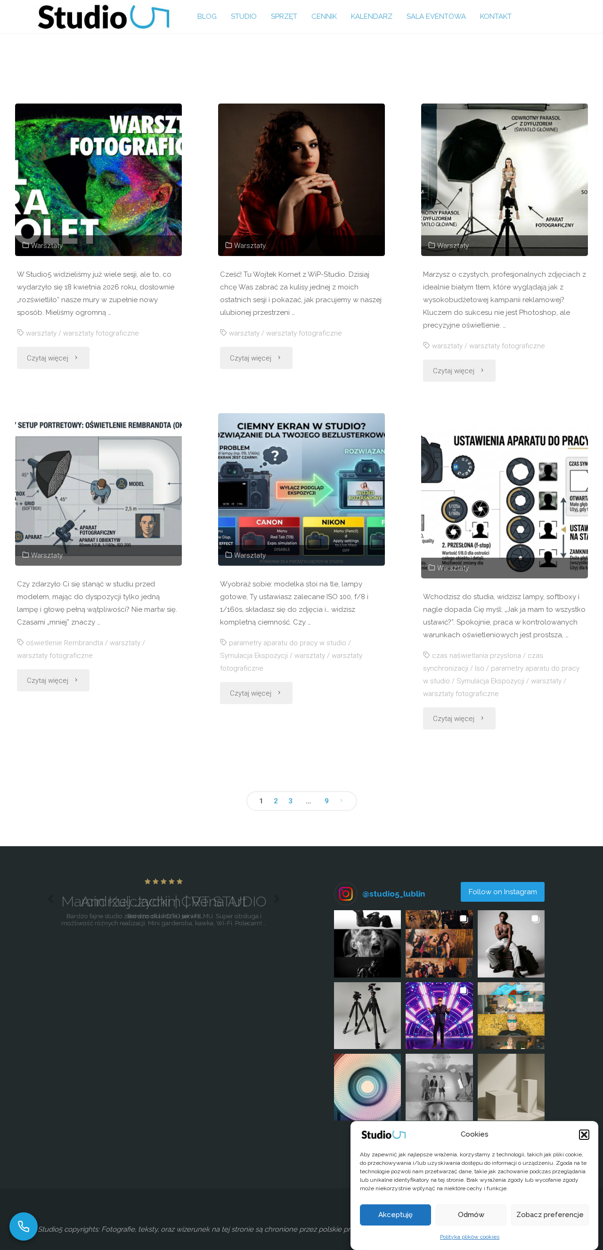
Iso (479, 668)
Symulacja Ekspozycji (254, 655)
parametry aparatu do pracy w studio (287, 643)
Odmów (471, 1215)
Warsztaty (47, 245)
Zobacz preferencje (550, 1215)
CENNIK (324, 16)
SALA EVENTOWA (436, 16)
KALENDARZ (371, 16)
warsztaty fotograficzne (101, 333)
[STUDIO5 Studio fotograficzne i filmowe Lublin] (103, 16)
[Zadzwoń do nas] (23, 1226)
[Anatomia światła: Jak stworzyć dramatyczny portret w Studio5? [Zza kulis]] (301, 180)
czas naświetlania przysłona (476, 655)
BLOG (207, 16)
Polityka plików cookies (469, 1237)
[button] (584, 1134)
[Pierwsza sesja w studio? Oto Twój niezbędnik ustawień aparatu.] (504, 502)
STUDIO (244, 16)
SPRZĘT (284, 16)
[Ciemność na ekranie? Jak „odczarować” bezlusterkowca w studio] (301, 489)
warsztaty (41, 333)
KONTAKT (496, 16)
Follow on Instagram (503, 892)
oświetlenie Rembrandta (64, 643)
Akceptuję (395, 1215)
